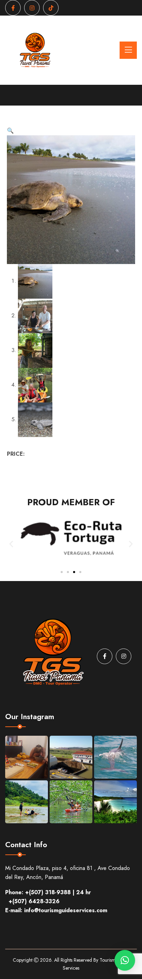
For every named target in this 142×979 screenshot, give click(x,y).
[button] (10, 131)
